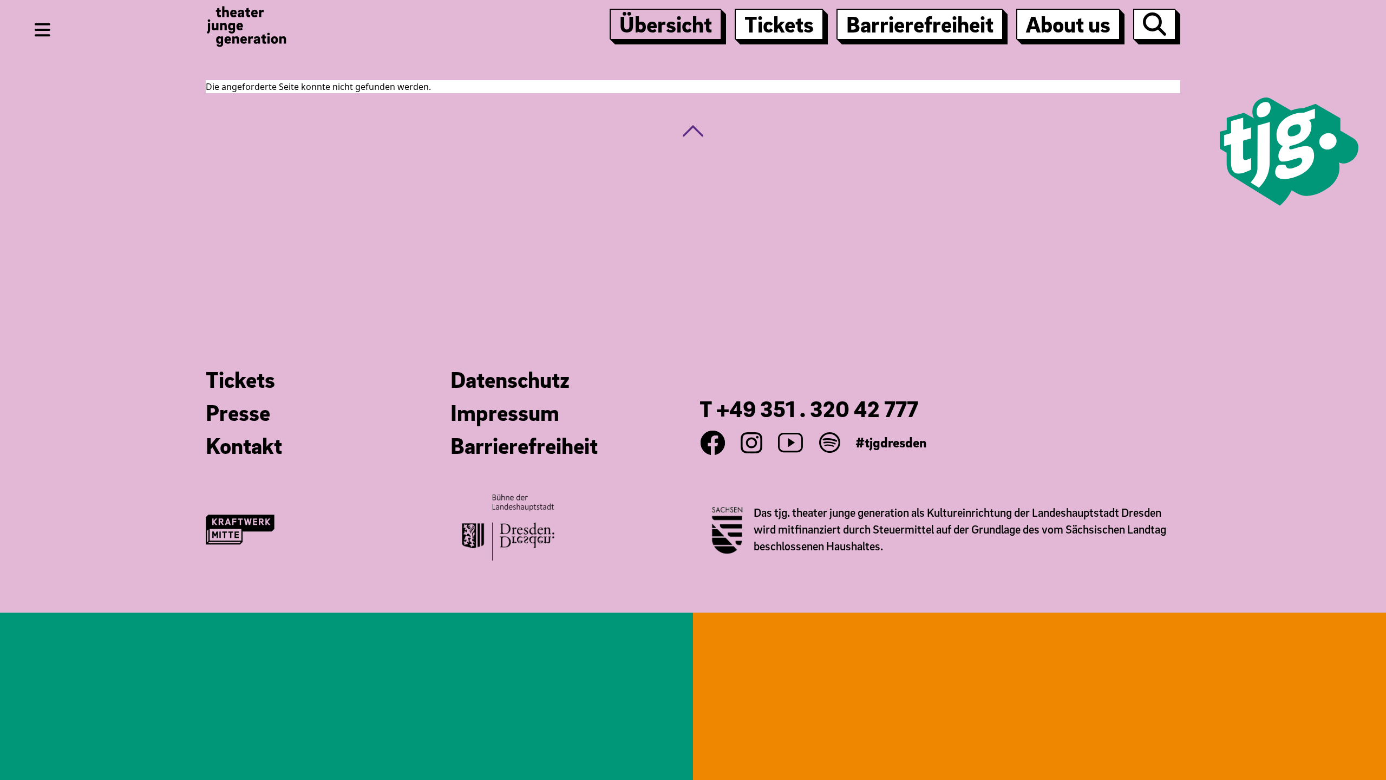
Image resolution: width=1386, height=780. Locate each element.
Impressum (504, 412)
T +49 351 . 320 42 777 (808, 408)
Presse (238, 412)
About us (1068, 24)
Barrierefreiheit (919, 24)
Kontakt (244, 445)
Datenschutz (510, 379)
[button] (693, 131)
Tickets (779, 24)
